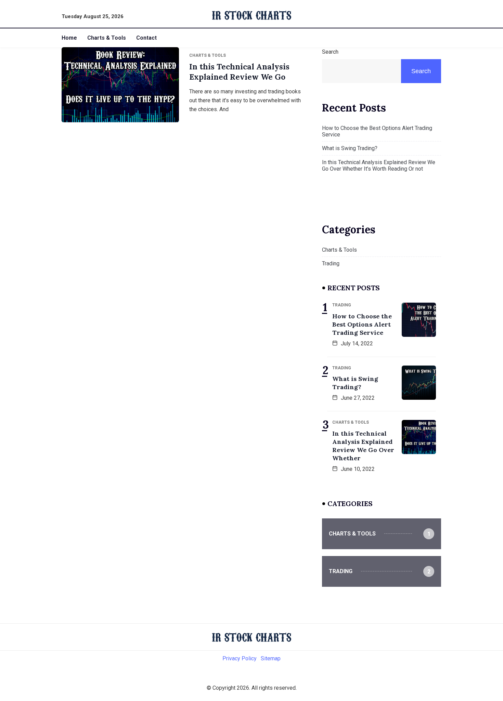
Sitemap (271, 658)
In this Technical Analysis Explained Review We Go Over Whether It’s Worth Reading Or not (378, 165)
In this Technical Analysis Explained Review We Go (239, 72)
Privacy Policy (239, 658)
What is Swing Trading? (349, 148)
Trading (330, 263)
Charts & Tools (106, 38)
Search (330, 52)
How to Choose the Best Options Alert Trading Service (377, 131)
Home (69, 38)
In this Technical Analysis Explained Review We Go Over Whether (363, 445)
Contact (146, 38)
